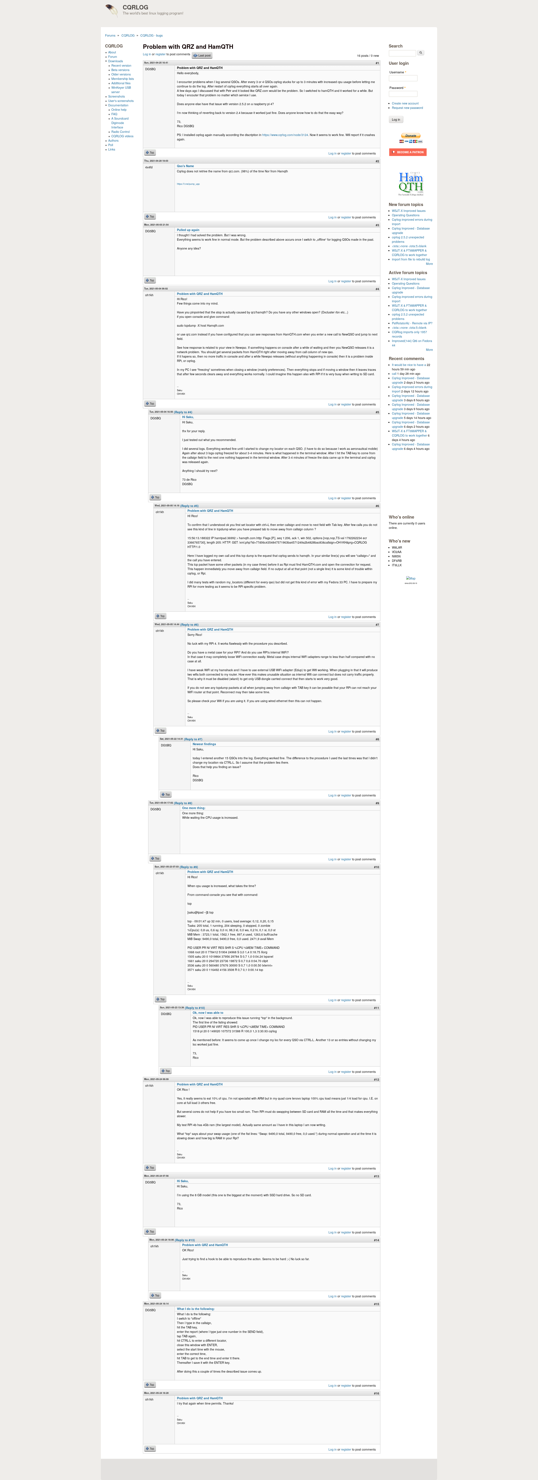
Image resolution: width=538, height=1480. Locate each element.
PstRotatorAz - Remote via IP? (412, 323)
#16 (376, 1393)
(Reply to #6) (189, 624)
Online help (119, 109)
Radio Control (120, 131)
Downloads (115, 61)
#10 (376, 867)
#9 (377, 803)
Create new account (405, 103)
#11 (376, 1008)
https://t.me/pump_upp (188, 183)
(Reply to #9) (189, 867)
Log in (147, 54)
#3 (377, 225)
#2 (377, 161)
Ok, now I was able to (208, 1012)
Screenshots (116, 96)
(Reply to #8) (183, 803)
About (112, 52)
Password (397, 87)
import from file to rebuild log (411, 259)
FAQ (114, 114)
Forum (112, 56)
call (394, 373)
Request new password (407, 108)
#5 (377, 412)
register (161, 54)
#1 (377, 63)
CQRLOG (135, 7)
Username (397, 72)
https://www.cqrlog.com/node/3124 (285, 135)
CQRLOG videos (122, 136)
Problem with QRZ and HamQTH (200, 294)
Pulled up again (188, 230)
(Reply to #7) (193, 739)
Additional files (121, 83)
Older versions (121, 74)
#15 (376, 1304)
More (429, 263)
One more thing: (194, 808)
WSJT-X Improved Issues (409, 211)
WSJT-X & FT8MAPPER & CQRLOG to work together (409, 252)
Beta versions (120, 70)
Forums (110, 35)
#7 (377, 624)
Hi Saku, (188, 417)
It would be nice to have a (409, 365)
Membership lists (122, 79)
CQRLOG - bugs (151, 35)
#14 (376, 1240)
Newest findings (204, 744)
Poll (110, 145)
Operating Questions (405, 215)
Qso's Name (185, 166)
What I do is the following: (196, 1309)
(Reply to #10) (195, 1008)
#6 (377, 506)
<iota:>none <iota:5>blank (409, 246)
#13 (376, 1176)
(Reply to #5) (189, 506)
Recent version (121, 65)
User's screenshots (121, 101)
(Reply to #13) (185, 1240)
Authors (113, 140)
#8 (377, 739)
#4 (377, 289)
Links (111, 149)
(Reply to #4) (183, 412)
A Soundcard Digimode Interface (120, 122)
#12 (376, 1079)
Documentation (118, 105)
